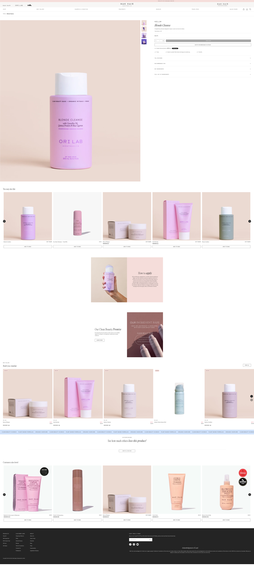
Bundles (158, 9)
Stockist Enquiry (19, 540)
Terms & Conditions (20, 545)
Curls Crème (155, 515)
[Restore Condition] (229, 393)
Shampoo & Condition (81, 9)
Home (4, 13)
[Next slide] (249, 221)
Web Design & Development (17, 558)
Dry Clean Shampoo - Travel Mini (60, 241)
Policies (17, 543)
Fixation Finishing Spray (58, 515)
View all (247, 365)
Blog (31, 543)
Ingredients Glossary (34, 550)
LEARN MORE (100, 340)
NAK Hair (8, 558)
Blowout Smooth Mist (206, 515)
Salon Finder (234, 9)
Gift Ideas (5, 545)
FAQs (17, 538)
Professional (18, 550)
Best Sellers (40, 9)
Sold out (208, 40)
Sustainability (33, 548)
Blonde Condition (7, 241)
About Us (32, 536)
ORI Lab (4, 543)
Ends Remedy (155, 241)
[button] (243, 9)
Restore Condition (208, 422)
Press (31, 545)
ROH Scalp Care (6, 540)
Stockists (32, 540)
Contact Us (18, 548)
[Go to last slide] (4, 221)
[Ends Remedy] (78, 393)
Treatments (122, 9)
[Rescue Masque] (27, 393)
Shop (4, 9)
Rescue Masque (106, 241)
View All (4, 536)
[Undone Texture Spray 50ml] (179, 393)
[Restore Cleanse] (128, 393)
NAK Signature (6, 538)
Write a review (127, 450)
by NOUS (23, 558)
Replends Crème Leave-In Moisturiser (12, 515)
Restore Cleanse (107, 422)
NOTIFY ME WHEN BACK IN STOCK (203, 44)
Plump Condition (205, 241)
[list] (70, 101)
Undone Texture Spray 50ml (160, 422)
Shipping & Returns (20, 536)
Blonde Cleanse (10, 13)
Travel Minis (195, 9)
